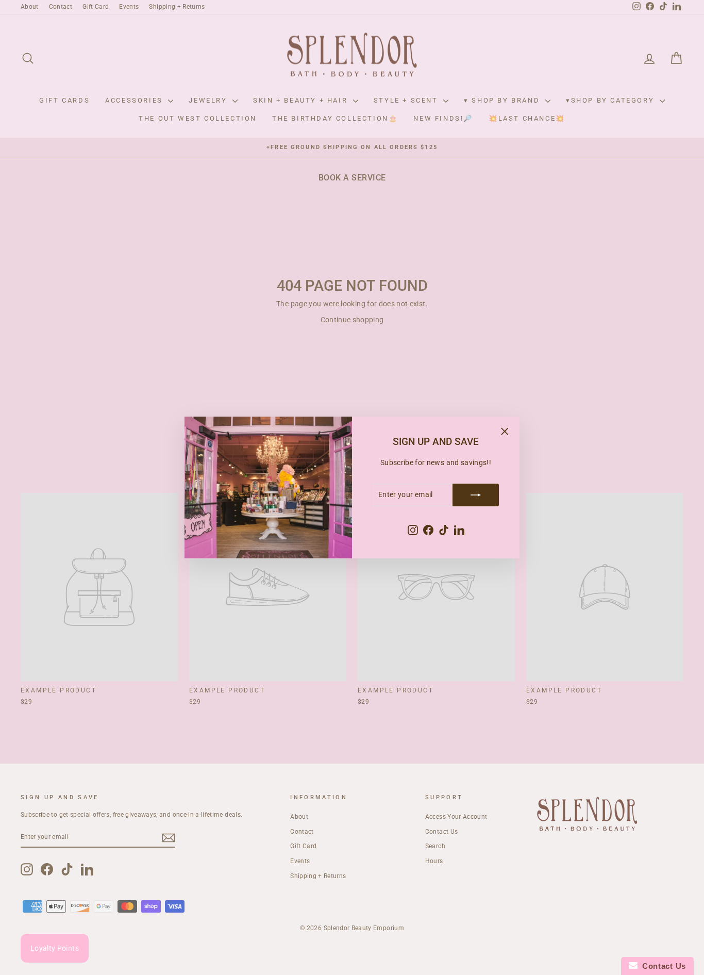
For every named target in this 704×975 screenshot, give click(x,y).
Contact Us (662, 966)
